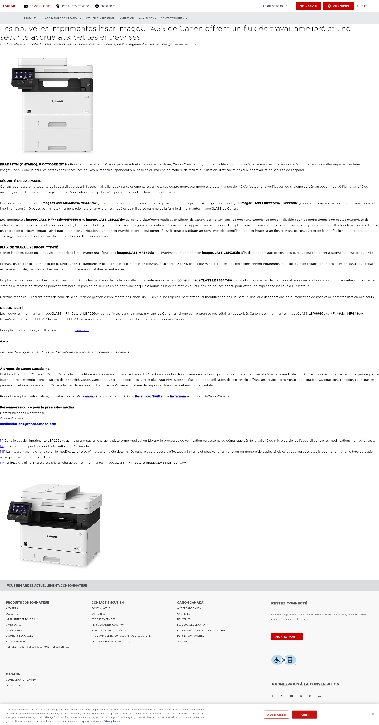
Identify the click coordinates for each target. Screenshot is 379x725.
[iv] (29, 297)
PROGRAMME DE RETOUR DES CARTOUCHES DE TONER (122, 636)
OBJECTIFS (12, 614)
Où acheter (341, 6)
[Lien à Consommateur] (9, 6)
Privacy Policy (111, 720)
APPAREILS (12, 608)
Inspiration (126, 18)
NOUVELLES (183, 619)
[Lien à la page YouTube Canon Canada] (291, 696)
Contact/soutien (173, 18)
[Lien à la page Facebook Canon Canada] (272, 696)
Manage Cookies (276, 714)
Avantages (146, 18)
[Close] (372, 714)
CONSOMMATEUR (101, 608)
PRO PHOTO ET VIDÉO (104, 619)
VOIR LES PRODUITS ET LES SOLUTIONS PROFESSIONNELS (37, 647)
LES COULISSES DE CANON (191, 625)
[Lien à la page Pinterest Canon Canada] (310, 696)
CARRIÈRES (183, 614)
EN (358, 6)
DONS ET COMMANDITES (190, 636)
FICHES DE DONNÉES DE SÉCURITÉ (110, 630)
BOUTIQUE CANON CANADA (21, 680)
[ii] (140, 231)
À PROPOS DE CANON (189, 608)
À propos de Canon (275, 6)
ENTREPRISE (98, 614)
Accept (305, 714)
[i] (100, 192)
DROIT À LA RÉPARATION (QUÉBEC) (111, 641)
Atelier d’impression (100, 18)
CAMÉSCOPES (13, 625)
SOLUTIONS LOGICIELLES (19, 636)
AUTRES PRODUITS (16, 641)
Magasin (311, 6)
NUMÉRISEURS (14, 630)
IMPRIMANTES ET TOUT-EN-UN (22, 619)
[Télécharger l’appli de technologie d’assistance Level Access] (283, 660)
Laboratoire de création (61, 18)
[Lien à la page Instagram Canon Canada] (301, 696)
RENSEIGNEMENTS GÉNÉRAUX (108, 625)
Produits (30, 18)
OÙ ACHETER (13, 685)
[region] (189, 714)
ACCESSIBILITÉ (185, 641)
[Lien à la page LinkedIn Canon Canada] (319, 696)
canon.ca (82, 330)
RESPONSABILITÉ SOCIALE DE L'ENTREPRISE (201, 630)
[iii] (218, 264)
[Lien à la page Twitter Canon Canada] (281, 696)
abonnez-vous (287, 636)
